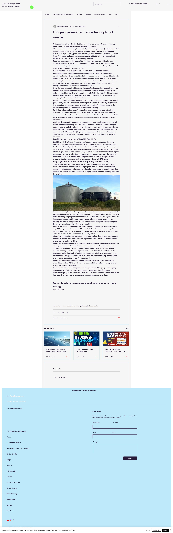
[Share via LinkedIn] (63, 312)
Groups (9, 505)
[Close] (171, 530)
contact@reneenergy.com (14, 408)
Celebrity (79, 14)
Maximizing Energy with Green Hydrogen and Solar (56, 350)
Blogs (9, 460)
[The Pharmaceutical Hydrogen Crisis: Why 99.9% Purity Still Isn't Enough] (116, 339)
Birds (109, 14)
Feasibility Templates (11, 443)
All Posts (46, 14)
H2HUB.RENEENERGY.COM (11, 431)
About (9, 437)
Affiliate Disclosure (11, 482)
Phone (94, 432)
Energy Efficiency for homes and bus (87, 306)
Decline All (156, 530)
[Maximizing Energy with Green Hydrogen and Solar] (57, 339)
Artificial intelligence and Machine (63, 14)
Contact (9, 477)
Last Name (115, 422)
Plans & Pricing (11, 494)
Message (95, 442)
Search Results (11, 488)
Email (113, 432)
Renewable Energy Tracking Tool (11, 448)
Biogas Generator (99, 14)
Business (88, 14)
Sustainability (57, 306)
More (116, 14)
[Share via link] (67, 312)
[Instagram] (10, 520)
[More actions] (119, 26)
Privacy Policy (11, 471)
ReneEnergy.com (12, 4)
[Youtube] (8, 520)
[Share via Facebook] (54, 312)
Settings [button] (148, 530)
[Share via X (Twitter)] (58, 312)
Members (10, 511)
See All (127, 328)
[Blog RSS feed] (32, 7)
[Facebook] (13, 520)
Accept (165, 530)
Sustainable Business (69, 306)
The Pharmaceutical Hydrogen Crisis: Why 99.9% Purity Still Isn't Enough (115, 350)
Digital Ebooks (11, 454)
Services (9, 465)
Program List (11, 499)
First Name (96, 422)
